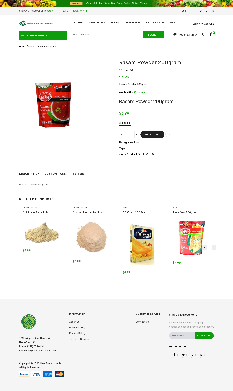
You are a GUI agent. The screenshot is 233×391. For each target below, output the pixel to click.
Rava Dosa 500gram (185, 212)
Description (29, 173)
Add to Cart (152, 134)
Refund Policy (77, 327)
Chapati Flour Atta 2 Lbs (88, 212)
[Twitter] (140, 154)
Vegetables (96, 22)
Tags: (122, 148)
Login (195, 23)
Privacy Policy (77, 333)
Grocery (77, 22)
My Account (207, 23)
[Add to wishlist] (168, 134)
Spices (115, 22)
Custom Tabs (55, 173)
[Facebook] (144, 154)
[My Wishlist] (204, 35)
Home (22, 46)
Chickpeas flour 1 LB (35, 212)
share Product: (128, 154)
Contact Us (142, 321)
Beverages (132, 22)
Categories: (126, 142)
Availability (126, 92)
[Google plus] (148, 154)
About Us (74, 321)
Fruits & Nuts (154, 22)
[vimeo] (153, 154)
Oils (172, 22)
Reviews (77, 173)
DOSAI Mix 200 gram (135, 212)
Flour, (137, 142)
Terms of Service (79, 339)
